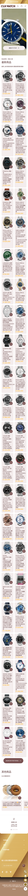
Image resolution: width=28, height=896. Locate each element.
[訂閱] (23, 871)
